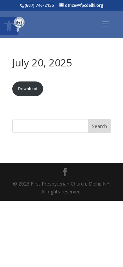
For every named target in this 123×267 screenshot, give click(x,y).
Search (99, 126)
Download (27, 88)
